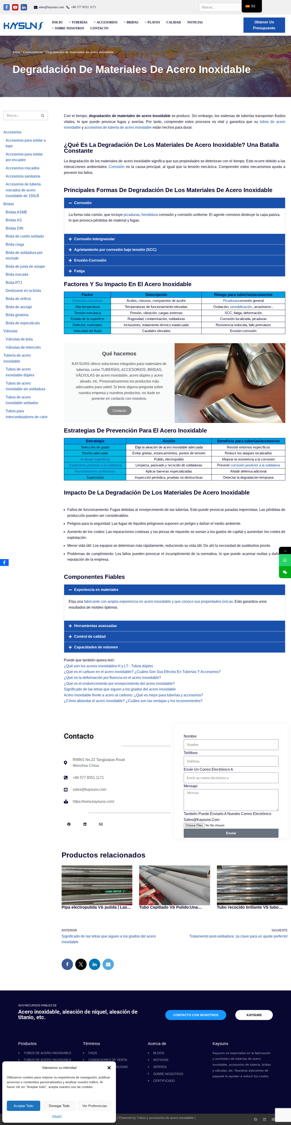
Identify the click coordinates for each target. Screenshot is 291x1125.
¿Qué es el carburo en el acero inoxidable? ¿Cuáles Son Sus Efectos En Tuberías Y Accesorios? (142, 672)
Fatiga (79, 271)
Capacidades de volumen (96, 647)
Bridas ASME (16, 212)
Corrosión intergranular (94, 239)
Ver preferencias (94, 1106)
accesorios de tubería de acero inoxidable (118, 127)
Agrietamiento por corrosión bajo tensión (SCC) (115, 250)
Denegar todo (59, 1106)
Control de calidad (90, 636)
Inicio (57, 22)
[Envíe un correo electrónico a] (108, 964)
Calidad (173, 22)
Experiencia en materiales (96, 590)
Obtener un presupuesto (264, 25)
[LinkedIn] (94, 964)
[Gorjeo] (81, 964)
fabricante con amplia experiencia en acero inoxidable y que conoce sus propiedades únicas (158, 601)
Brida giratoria (17, 315)
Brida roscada (17, 274)
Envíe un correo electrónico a (208, 769)
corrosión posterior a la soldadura (255, 465)
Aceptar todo (23, 1106)
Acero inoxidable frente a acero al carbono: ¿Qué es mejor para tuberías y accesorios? (133, 695)
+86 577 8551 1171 (83, 7)
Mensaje (191, 786)
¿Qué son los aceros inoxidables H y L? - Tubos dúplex (108, 666)
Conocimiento (33, 52)
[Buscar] (43, 115)
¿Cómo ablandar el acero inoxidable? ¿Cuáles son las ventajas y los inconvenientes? (133, 701)
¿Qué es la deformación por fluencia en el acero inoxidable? (112, 678)
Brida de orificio (18, 299)
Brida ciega (15, 244)
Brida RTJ (14, 283)
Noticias (195, 22)
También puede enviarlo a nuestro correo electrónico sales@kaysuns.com (227, 817)
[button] (109, 1067)
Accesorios (12, 132)
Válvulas (10, 331)
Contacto (99, 28)
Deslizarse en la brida (23, 290)
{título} (57, 1116)
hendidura (149, 215)
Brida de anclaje (19, 307)
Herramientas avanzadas (95, 626)
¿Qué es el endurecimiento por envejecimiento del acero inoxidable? (119, 683)
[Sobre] (101, 824)
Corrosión (117, 167)
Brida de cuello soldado (25, 236)
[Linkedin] (24, 7)
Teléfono (191, 753)
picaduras (132, 215)
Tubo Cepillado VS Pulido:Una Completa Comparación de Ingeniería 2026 (168, 907)
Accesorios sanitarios (23, 176)
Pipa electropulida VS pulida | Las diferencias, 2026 (94, 907)
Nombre (190, 736)
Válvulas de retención (23, 347)
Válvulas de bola (19, 339)
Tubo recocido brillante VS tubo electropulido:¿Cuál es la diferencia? (247, 907)
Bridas (8, 204)
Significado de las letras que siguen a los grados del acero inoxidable (120, 689)
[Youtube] (15, 7)
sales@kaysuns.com (51, 7)
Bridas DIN (14, 228)
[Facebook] (6, 7)
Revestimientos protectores (95, 471)
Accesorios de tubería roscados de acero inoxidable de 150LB (23, 190)
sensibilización (241, 307)
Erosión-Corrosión (90, 260)
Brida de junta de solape (25, 266)
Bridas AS (14, 220)
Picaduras (230, 300)
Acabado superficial (95, 459)
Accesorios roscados (22, 168)
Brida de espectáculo (23, 323)
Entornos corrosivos (88, 300)
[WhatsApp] (285, 560)
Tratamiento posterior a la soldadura (95, 465)
